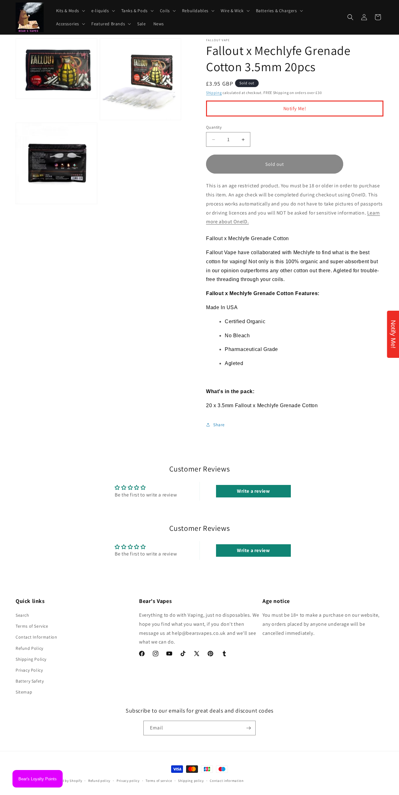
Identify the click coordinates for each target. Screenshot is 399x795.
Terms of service (159, 780)
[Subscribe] (248, 728)
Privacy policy (128, 780)
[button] (70, 10)
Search (22, 615)
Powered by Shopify (66, 780)
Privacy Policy (29, 670)
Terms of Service (32, 626)
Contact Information (36, 637)
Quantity (214, 127)
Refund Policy (29, 648)
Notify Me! (294, 108)
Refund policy (99, 780)
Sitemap (24, 692)
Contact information (226, 780)
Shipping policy (191, 780)
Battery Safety (30, 681)
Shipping (214, 92)
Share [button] (219, 424)
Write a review (253, 491)
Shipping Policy (31, 659)
